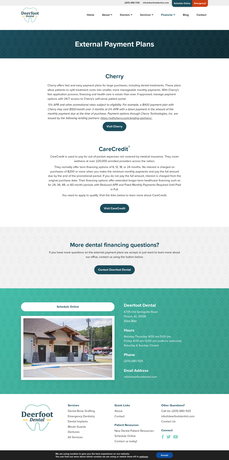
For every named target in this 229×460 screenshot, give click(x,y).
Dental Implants (78, 421)
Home (90, 15)
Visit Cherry (114, 126)
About (106, 15)
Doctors (125, 15)
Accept (164, 455)
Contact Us (168, 421)
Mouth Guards (77, 426)
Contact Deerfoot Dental (114, 269)
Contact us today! (125, 441)
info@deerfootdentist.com (156, 2)
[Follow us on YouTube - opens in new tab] (175, 437)
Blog (186, 15)
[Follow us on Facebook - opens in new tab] (162, 437)
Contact (201, 15)
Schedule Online (182, 3)
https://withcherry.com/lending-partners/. (126, 118)
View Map (130, 320)
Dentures (74, 432)
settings (143, 456)
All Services (75, 437)
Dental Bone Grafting (81, 411)
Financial (167, 15)
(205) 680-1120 (132, 2)
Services (145, 15)
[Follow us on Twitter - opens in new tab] (168, 437)
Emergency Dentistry (81, 416)
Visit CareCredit (114, 208)
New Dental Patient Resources (134, 430)
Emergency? (200, 3)
